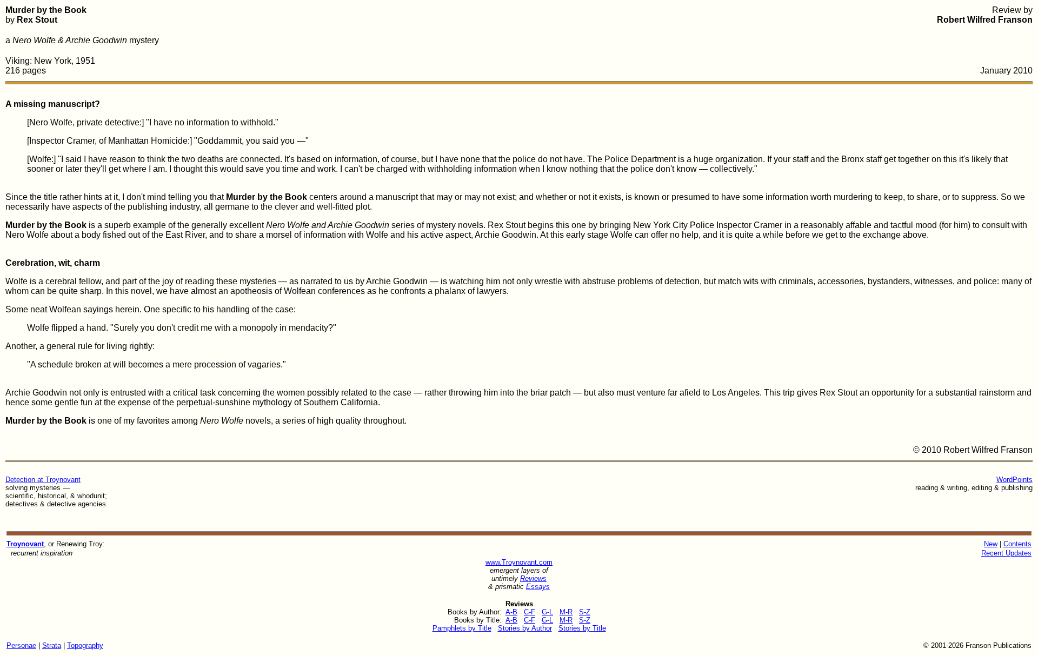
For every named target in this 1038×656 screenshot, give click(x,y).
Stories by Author (525, 628)
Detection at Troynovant (43, 480)
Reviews (533, 578)
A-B (511, 612)
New (990, 544)
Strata (51, 645)
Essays (538, 587)
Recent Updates (1006, 553)
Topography (85, 645)
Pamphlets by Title (461, 628)
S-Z (584, 612)
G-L (547, 612)
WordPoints (1014, 480)
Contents (1017, 544)
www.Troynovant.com (519, 562)
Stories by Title (582, 628)
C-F (529, 612)
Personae (21, 645)
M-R (566, 612)
